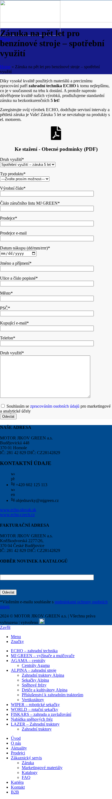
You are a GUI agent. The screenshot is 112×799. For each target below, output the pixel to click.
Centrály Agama (36, 665)
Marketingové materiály (42, 767)
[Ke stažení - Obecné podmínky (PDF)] (56, 133)
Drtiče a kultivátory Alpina (44, 690)
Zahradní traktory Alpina (43, 675)
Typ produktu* (13, 173)
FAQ (26, 777)
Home (5, 66)
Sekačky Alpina (35, 680)
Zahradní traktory (37, 729)
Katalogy (30, 772)
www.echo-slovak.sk (18, 509)
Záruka (28, 762)
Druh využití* (12, 159)
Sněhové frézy (34, 685)
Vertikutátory (33, 699)
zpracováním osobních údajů (54, 406)
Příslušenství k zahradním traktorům (52, 694)
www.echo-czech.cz (17, 514)
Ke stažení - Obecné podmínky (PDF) (56, 149)
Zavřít (5, 627)
